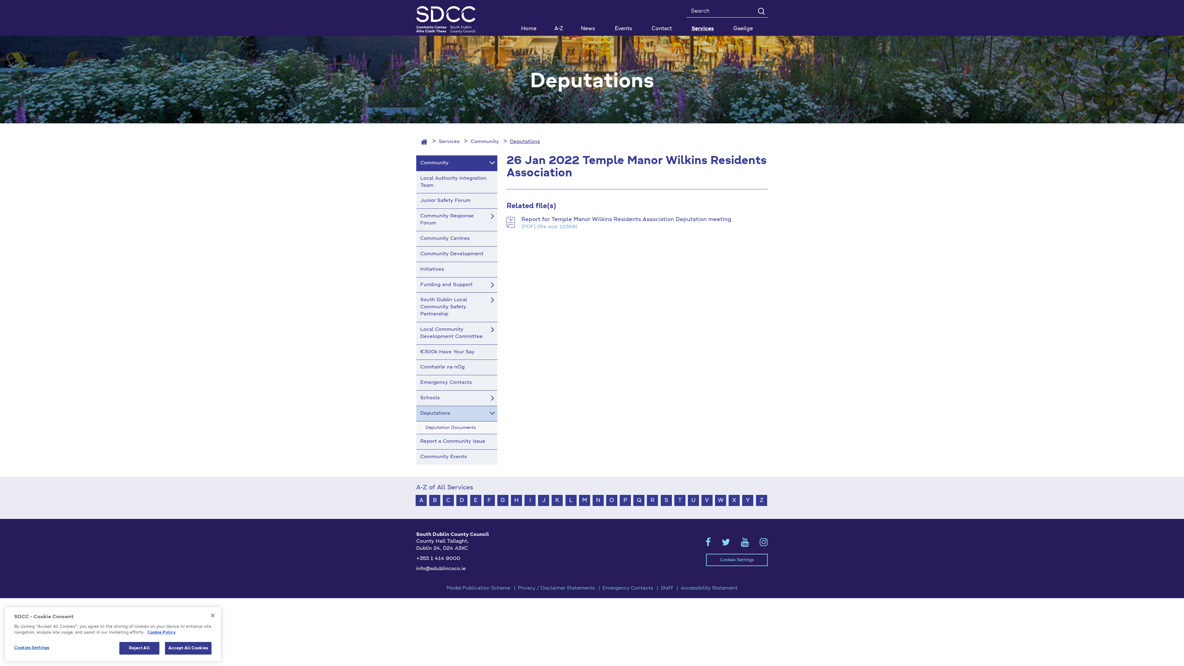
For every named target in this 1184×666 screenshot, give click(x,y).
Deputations (525, 141)
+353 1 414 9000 (438, 558)
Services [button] (703, 28)
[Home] (424, 141)
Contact (662, 28)
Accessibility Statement (709, 588)
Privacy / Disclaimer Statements (556, 588)
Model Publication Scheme (478, 588)
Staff (667, 588)
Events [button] (623, 28)
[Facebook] (708, 544)
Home (528, 28)
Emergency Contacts (627, 588)
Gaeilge (743, 28)
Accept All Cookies (188, 648)
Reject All (139, 648)
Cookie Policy (161, 633)
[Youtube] (745, 544)
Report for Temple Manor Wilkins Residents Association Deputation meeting (626, 219)
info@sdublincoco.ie (441, 568)
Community (485, 141)
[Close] (213, 615)
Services (449, 141)
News (588, 28)
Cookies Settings (737, 560)
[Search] (761, 11)
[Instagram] (764, 544)
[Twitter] (726, 544)
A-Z (558, 28)
